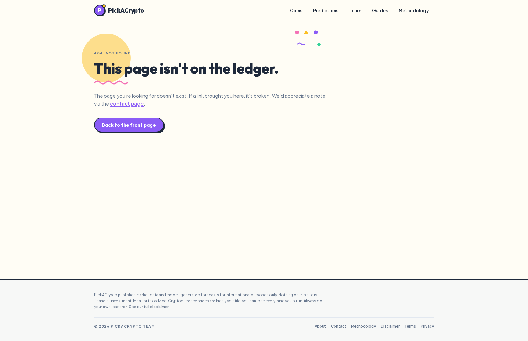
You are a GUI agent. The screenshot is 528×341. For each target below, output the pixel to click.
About (320, 326)
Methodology (414, 10)
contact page (127, 103)
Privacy (427, 326)
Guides (380, 10)
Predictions (325, 10)
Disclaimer (390, 326)
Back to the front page (129, 125)
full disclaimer (156, 306)
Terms (410, 326)
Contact (338, 326)
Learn (355, 10)
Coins (296, 10)
